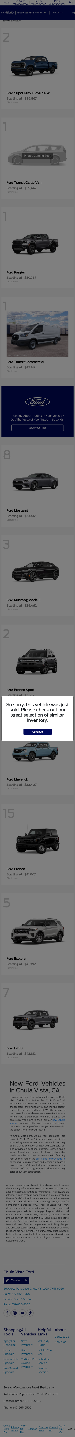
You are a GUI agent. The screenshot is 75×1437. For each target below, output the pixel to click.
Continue (37, 731)
